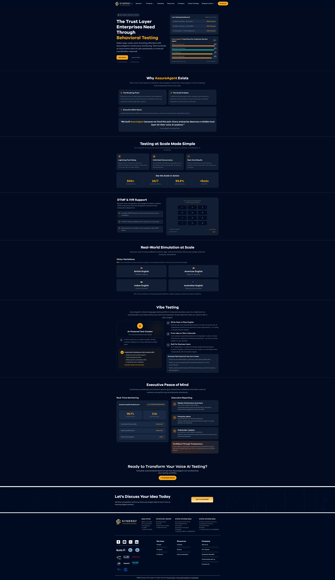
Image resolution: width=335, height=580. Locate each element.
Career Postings (193, 3)
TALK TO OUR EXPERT (202, 499)
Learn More (135, 57)
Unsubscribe (194, 578)
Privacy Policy (171, 578)
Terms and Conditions (183, 578)
